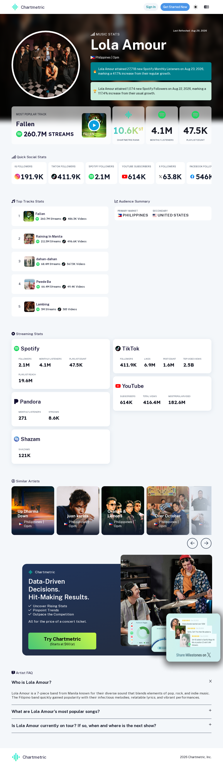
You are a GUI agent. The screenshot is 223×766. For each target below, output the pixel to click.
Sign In (151, 7)
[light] (195, 7)
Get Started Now (175, 7)
